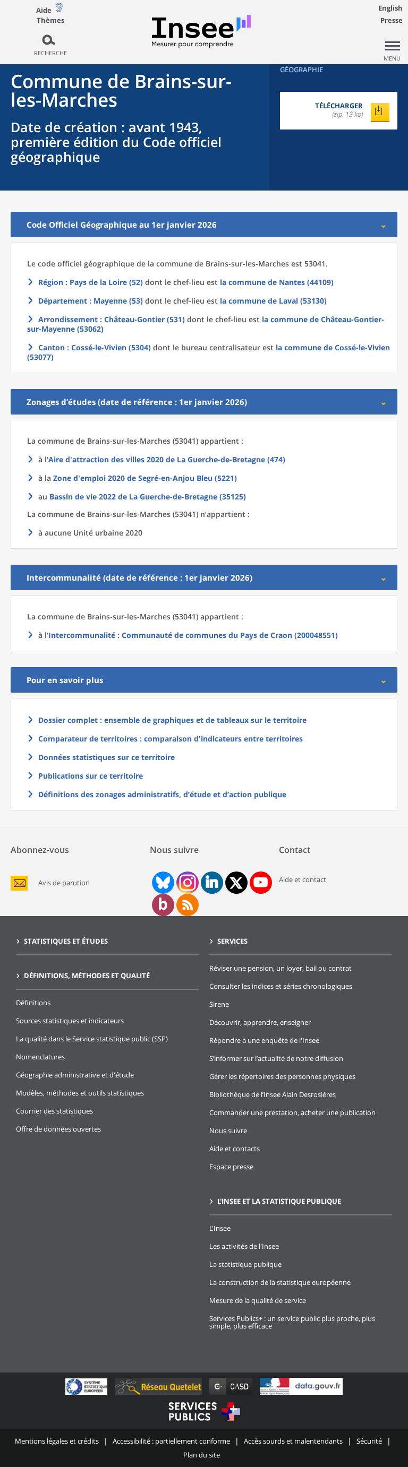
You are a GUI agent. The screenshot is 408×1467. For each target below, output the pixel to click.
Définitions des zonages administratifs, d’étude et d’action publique (162, 794)
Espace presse (231, 1166)
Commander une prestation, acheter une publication (292, 1112)
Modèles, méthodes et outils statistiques (80, 1093)
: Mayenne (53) (90, 301)
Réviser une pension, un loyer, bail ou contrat (280, 968)
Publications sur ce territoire (90, 776)
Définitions (33, 1002)
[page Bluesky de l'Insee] (162, 882)
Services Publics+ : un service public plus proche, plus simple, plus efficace (292, 1322)
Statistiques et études (66, 941)
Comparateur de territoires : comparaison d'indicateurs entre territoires (170, 739)
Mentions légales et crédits (57, 1441)
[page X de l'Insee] (236, 883)
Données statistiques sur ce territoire (106, 757)
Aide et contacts (234, 1148)
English (390, 8)
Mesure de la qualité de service (257, 1300)
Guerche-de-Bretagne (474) (166, 459)
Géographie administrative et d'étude (75, 1075)
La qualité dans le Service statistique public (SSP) (92, 1038)
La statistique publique (245, 1264)
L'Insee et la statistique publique (279, 1201)
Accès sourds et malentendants (293, 1441)
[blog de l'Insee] (163, 905)
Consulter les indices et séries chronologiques (280, 986)
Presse (391, 20)
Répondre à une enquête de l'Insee (264, 1040)
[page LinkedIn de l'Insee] (212, 882)
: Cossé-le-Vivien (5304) (94, 347)
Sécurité (369, 1441)
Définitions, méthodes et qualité (87, 975)
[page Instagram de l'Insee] (186, 882)
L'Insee (220, 1228)
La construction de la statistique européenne (280, 1282)
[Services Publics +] (204, 1422)
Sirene (219, 1004)
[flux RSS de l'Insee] (187, 905)
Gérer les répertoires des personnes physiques (282, 1076)
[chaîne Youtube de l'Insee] (260, 882)
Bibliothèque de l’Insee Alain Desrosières (272, 1094)
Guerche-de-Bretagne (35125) (147, 496)
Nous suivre (228, 1130)
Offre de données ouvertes (58, 1129)
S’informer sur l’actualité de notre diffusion (276, 1058)
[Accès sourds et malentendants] (59, 10)
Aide (44, 10)
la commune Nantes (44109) (277, 282)
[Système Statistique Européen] (87, 1395)
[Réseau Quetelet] (159, 1395)
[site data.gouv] (301, 1395)
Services (232, 941)
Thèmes (50, 20)
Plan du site (201, 1455)
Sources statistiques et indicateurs (70, 1020)
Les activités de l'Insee (244, 1246)
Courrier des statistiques (54, 1111)
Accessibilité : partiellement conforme (171, 1441)
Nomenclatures (40, 1057)
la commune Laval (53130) (273, 301)
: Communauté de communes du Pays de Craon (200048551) (193, 635)
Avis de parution (64, 882)
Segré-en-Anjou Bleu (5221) (145, 478)
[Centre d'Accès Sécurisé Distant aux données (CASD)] (231, 1395)
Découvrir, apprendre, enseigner (260, 1022)
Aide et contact (302, 879)
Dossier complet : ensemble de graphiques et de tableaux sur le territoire (172, 720)
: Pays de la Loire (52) (90, 282)
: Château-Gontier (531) (111, 319)
